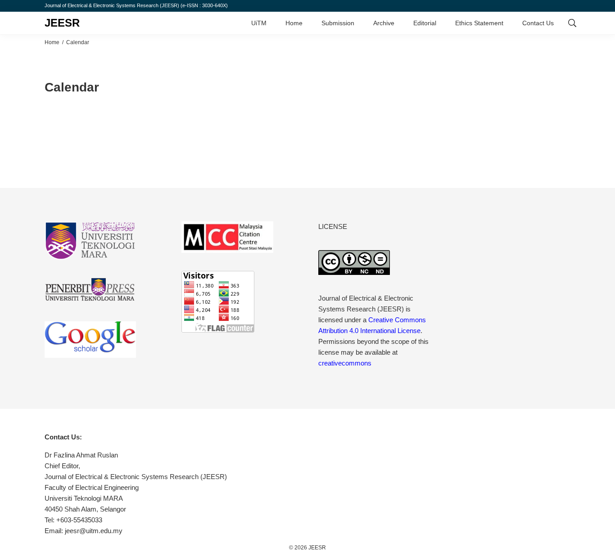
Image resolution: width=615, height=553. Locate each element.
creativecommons (344, 363)
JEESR (62, 23)
